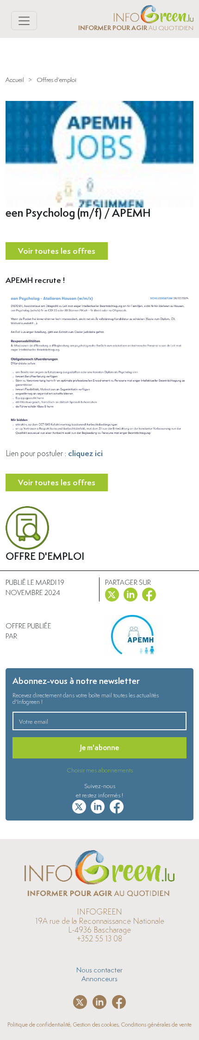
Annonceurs (99, 978)
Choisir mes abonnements (100, 770)
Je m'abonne (99, 747)
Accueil (15, 80)
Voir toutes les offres (56, 250)
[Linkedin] (130, 592)
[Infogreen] (153, 12)
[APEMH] (133, 634)
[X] (112, 592)
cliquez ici (85, 453)
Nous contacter (99, 969)
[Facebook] (149, 592)
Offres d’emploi (56, 80)
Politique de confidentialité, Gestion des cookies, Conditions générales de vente (99, 1024)
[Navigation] (24, 20)
